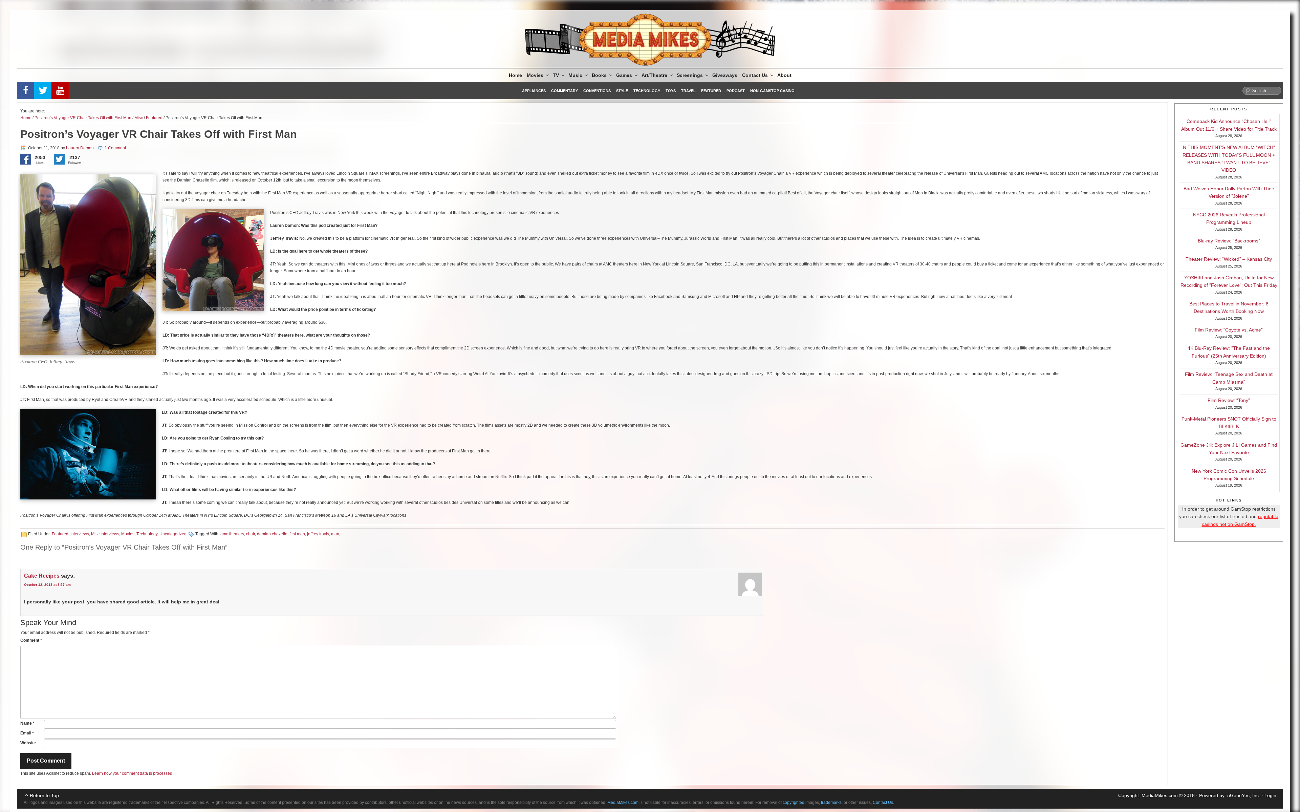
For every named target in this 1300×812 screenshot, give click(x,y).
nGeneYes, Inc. (1243, 795)
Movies (535, 75)
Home (515, 75)
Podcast (736, 91)
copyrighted (793, 802)
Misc (138, 117)
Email (27, 733)
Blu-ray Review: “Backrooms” (1229, 240)
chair (250, 534)
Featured (711, 91)
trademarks (831, 802)
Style (622, 91)
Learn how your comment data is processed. (132, 773)
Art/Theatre (654, 75)
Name (27, 723)
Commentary (564, 91)
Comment (31, 640)
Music (575, 75)
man (335, 534)
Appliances (534, 91)
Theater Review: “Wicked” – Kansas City (1229, 259)
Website (28, 743)
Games (624, 75)
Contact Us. (883, 802)
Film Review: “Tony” (1229, 400)
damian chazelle (272, 534)
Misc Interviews (105, 534)
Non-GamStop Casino (772, 91)
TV (556, 75)
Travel (688, 91)
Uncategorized (173, 534)
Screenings (690, 75)
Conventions (597, 91)
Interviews (79, 534)
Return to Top (44, 795)
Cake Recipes (42, 576)
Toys (671, 91)
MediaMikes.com (1160, 795)
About (784, 75)
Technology (646, 91)
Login (1270, 795)
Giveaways (724, 75)
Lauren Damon (80, 148)
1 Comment (115, 148)
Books (599, 75)
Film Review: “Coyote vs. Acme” (1229, 330)
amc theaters (232, 534)
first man (297, 534)
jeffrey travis (318, 534)
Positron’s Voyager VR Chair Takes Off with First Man (83, 117)
